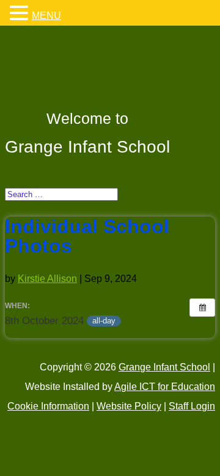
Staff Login (192, 406)
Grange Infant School (164, 367)
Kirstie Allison (47, 278)
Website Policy (129, 406)
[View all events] (202, 307)
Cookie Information (48, 406)
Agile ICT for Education (164, 386)
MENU (46, 15)
